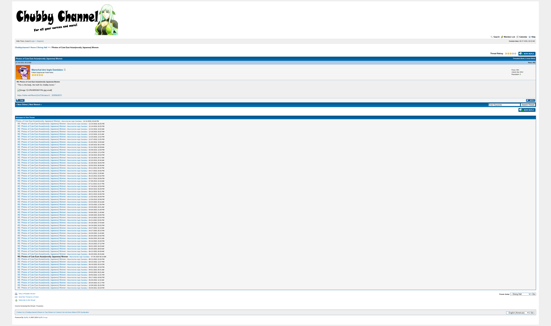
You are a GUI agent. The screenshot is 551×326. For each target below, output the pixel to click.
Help (533, 37)
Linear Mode (530, 58)
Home (33, 47)
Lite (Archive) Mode (69, 312)
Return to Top (42, 312)
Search (496, 37)
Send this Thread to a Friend (28, 297)
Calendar (523, 37)
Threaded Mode (519, 58)
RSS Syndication (83, 312)
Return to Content (55, 312)
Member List (509, 37)
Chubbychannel (22, 47)
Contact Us (20, 312)
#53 (534, 62)
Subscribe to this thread (27, 300)
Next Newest (34, 104)
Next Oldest (22, 104)
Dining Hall (42, 47)
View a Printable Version (27, 293)
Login (33, 41)
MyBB (26, 317)
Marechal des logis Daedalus (47, 70)
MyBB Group (42, 317)
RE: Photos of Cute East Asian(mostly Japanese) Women (42, 124)
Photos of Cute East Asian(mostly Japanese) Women (38, 121)
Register (40, 41)
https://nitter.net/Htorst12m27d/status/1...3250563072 (39, 95)
